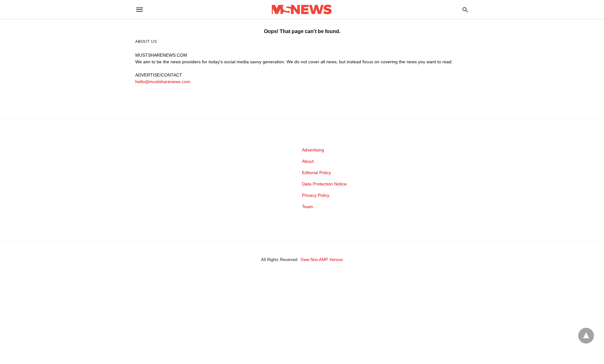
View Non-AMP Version (321, 259)
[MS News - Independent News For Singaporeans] (302, 9)
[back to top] (586, 336)
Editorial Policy (316, 172)
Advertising (313, 149)
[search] (465, 9)
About (308, 161)
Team (307, 206)
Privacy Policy (315, 195)
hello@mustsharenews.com (162, 81)
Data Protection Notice (324, 183)
